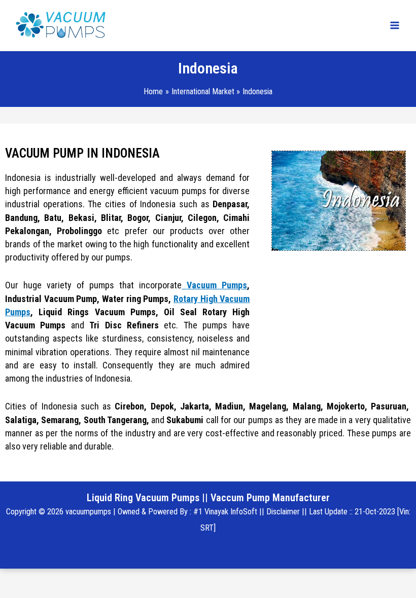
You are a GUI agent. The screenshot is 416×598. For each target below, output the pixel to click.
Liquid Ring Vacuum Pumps (143, 498)
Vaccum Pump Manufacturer (270, 498)
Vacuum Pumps (214, 285)
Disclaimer (283, 511)
